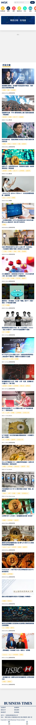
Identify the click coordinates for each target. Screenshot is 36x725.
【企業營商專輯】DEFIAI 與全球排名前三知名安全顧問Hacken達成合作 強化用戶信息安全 (17, 221)
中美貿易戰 (15, 654)
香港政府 (24, 144)
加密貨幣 (5, 117)
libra (10, 654)
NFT (4, 278)
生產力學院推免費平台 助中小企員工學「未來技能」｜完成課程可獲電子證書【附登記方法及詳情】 (17, 248)
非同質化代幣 (26, 412)
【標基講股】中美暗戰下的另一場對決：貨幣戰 (16, 650)
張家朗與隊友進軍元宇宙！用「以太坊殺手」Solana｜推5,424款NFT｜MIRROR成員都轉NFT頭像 (17, 329)
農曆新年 (24, 278)
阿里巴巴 (9, 601)
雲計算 (12, 627)
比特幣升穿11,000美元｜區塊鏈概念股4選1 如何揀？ (17, 516)
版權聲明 (16, 707)
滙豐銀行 (9, 681)
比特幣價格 (21, 170)
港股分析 (22, 385)
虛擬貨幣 (28, 170)
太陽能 (18, 493)
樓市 (14, 11)
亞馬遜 (4, 493)
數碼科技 (19, 11)
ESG (4, 359)
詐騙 (19, 144)
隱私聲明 (16, 710)
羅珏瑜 (10, 120)
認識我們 (3, 707)
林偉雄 (10, 200)
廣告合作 (3, 710)
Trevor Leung (12, 496)
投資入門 (15, 117)
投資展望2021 (25, 493)
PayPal (4, 547)
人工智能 (5, 251)
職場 (19, 251)
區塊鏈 (4, 90)
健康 (30, 11)
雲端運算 (24, 251)
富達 (8, 90)
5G (3, 627)
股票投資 (28, 385)
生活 (25, 11)
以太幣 (7, 412)
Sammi (10, 415)
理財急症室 (16, 466)
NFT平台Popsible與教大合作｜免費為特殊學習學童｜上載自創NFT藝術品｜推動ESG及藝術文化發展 (18, 355)
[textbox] (22, 2)
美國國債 (21, 117)
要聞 (8, 11)
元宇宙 (8, 197)
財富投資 (2, 11)
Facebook (5, 654)
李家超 (8, 144)
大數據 (14, 251)
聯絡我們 (3, 712)
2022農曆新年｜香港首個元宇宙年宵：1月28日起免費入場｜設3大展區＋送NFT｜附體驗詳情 (18, 275)
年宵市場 (18, 278)
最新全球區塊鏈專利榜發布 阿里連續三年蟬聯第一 (17, 596)
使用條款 (16, 712)
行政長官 (14, 144)
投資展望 (13, 90)
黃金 (28, 466)
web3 (4, 197)
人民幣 (8, 493)
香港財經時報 (12, 93)
